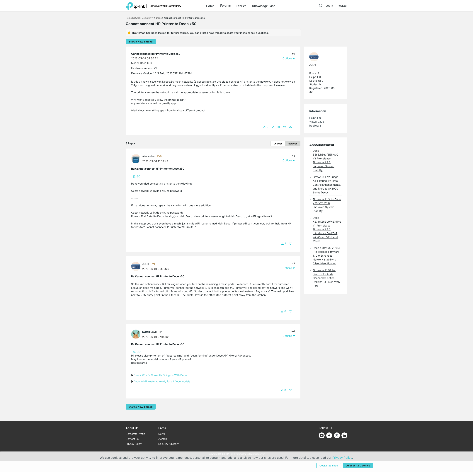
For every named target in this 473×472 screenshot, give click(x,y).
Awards (162, 438)
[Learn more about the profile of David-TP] (136, 333)
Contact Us (132, 438)
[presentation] (135, 158)
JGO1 (145, 263)
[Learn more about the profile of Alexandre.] (136, 158)
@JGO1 (137, 176)
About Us (132, 428)
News (161, 433)
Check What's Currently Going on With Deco (160, 375)
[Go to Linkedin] (344, 435)
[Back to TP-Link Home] (135, 5)
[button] (210, 5)
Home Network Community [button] (165, 5)
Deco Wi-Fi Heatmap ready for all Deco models (162, 381)
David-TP (156, 331)
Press (162, 428)
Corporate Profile (135, 433)
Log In (329, 5)
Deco (159, 17)
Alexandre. (148, 156)
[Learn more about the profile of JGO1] (136, 266)
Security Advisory (168, 443)
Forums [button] (225, 5)
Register (342, 5)
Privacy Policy (134, 443)
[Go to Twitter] (337, 435)
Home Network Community (140, 17)
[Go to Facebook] (329, 435)
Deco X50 (146, 62)
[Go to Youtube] (322, 435)
